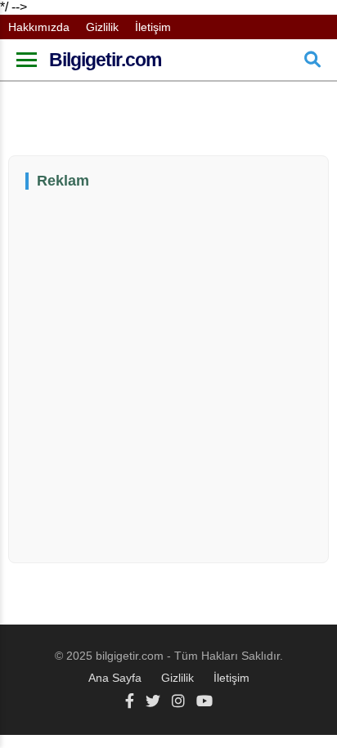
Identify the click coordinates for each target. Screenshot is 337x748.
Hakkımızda (39, 27)
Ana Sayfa (115, 677)
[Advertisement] (168, 374)
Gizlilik (102, 27)
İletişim (153, 27)
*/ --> (141, 342)
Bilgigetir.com (105, 59)
